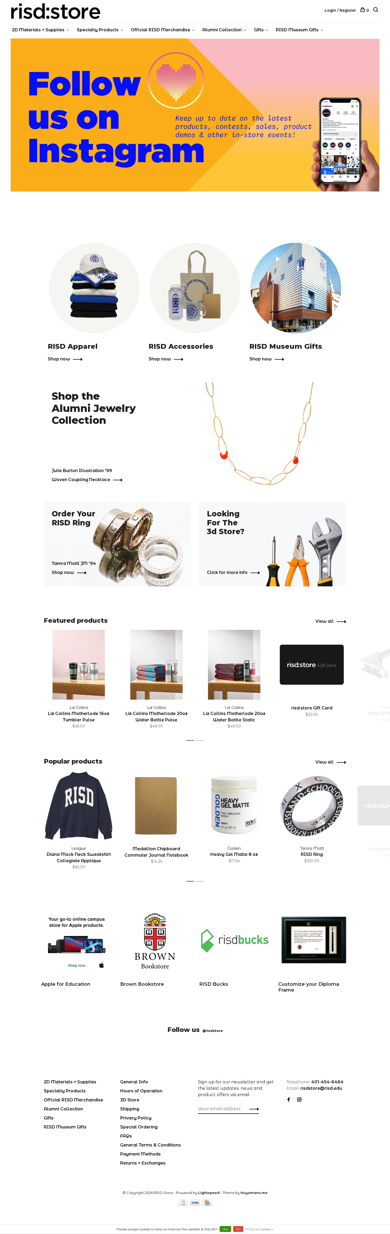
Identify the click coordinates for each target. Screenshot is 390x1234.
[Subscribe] (279, 627)
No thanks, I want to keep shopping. (260, 660)
